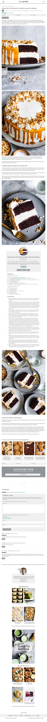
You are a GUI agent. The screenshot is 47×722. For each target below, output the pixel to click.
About (16, 715)
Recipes (6, 6)
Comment (5, 503)
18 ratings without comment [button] (19, 492)
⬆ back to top (23, 712)
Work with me (28, 715)
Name (4, 520)
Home (3, 6)
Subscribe (10, 715)
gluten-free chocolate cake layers (18, 277)
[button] (2, 13)
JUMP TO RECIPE (5, 17)
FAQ (33, 715)
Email (4, 524)
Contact (21, 715)
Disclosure (14, 718)
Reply (3, 538)
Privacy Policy (9, 718)
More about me (23, 581)
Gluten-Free (11, 6)
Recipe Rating (5, 516)
